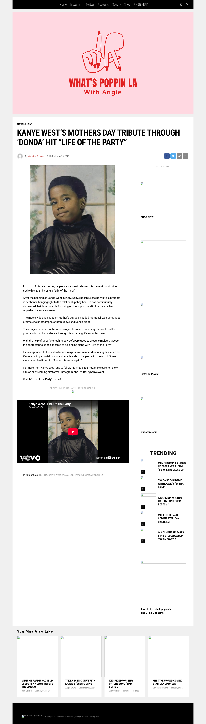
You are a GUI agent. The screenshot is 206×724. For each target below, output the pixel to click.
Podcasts (103, 4)
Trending (79, 475)
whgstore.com (149, 432)
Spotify (116, 4)
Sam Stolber (27, 691)
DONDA (43, 475)
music (65, 475)
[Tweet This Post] (173, 156)
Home (63, 4)
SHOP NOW (147, 217)
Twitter (90, 4)
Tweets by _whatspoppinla (156, 609)
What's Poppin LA (94, 475)
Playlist (155, 374)
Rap (72, 475)
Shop (127, 4)
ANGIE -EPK (141, 4)
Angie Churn (70, 688)
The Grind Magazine (152, 612)
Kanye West (54, 475)
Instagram (76, 4)
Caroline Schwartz (37, 156)
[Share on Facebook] (167, 156)
